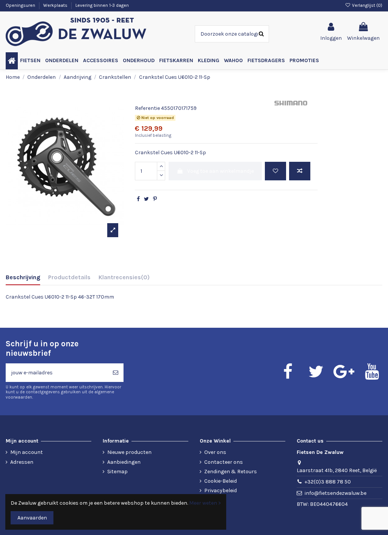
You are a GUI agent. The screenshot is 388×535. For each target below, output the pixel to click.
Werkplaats (56, 5)
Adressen (21, 462)
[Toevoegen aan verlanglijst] (275, 171)
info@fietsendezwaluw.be (335, 493)
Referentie (147, 108)
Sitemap (117, 471)
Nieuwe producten (129, 452)
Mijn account (26, 452)
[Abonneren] (116, 372)
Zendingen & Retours (230, 471)
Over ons (215, 452)
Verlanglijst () (366, 5)
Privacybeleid (220, 490)
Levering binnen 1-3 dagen (102, 5)
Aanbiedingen (124, 462)
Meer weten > (205, 503)
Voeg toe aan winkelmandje (220, 171)
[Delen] (138, 199)
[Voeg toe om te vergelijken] (299, 171)
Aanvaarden (32, 518)
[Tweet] (146, 199)
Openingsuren (21, 5)
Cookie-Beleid (220, 481)
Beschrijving (23, 277)
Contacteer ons (223, 462)
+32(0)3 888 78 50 (328, 482)
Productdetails (69, 277)
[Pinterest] (155, 199)
